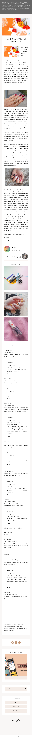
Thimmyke (8, 350)
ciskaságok (18, 736)
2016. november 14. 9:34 (10, 556)
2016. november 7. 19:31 (13, 458)
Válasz (6, 358)
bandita (7, 403)
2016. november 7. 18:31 (10, 352)
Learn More (13, 12)
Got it (20, 12)
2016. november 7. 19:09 (13, 422)
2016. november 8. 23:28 (10, 530)
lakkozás (7, 237)
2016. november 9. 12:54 (10, 541)
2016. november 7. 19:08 (13, 367)
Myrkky (7, 499)
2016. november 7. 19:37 (13, 486)
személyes (16, 706)
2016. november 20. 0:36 (10, 594)
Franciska (11, 365)
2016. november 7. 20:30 (13, 516)
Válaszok (9, 362)
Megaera (8, 592)
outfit (16, 702)
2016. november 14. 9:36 (13, 575)
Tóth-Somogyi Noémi (13, 528)
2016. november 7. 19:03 (10, 380)
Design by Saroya (16, 739)
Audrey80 (8, 539)
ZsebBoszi (8, 379)
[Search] (25, 689)
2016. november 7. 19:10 (10, 443)
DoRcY (6, 555)
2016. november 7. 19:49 (10, 501)
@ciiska (16, 721)
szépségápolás (16, 710)
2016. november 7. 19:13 (10, 471)
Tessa (6, 441)
